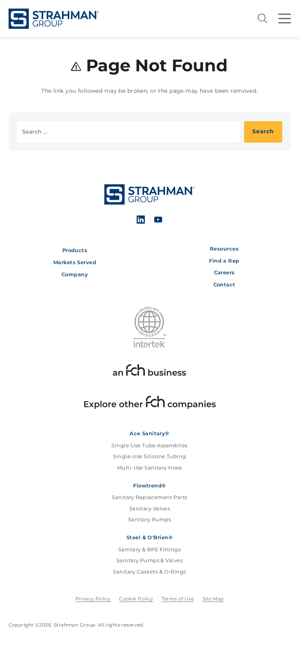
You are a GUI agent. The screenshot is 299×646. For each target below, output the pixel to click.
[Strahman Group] (54, 19)
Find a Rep (224, 261)
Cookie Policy (136, 599)
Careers (224, 272)
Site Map (212, 599)
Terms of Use (178, 599)
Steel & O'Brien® (149, 537)
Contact (224, 285)
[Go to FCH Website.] (149, 371)
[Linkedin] (141, 221)
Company (75, 274)
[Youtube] (158, 221)
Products (74, 250)
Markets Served (74, 262)
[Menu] (284, 18)
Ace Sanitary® (149, 433)
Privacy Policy (93, 599)
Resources (224, 249)
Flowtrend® (149, 486)
